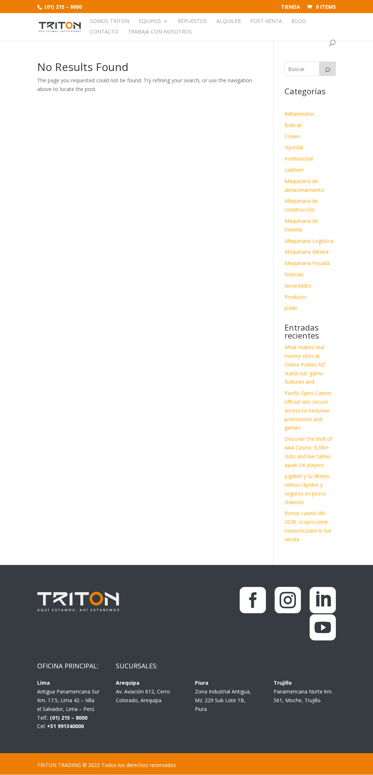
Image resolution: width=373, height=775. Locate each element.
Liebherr (294, 169)
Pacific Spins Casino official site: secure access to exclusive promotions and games (307, 410)
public (291, 307)
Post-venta (266, 21)
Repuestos (192, 21)
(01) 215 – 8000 (62, 6)
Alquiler (228, 21)
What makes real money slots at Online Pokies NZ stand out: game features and (304, 364)
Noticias (294, 274)
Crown (292, 136)
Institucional (298, 158)
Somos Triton (109, 21)
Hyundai (293, 147)
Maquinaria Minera (306, 251)
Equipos (150, 21)
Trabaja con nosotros (160, 32)
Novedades (297, 285)
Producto (295, 296)
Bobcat (293, 125)
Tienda (290, 7)
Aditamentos (299, 113)
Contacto (104, 32)
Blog (298, 21)
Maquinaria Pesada (307, 263)
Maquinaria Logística (308, 240)
